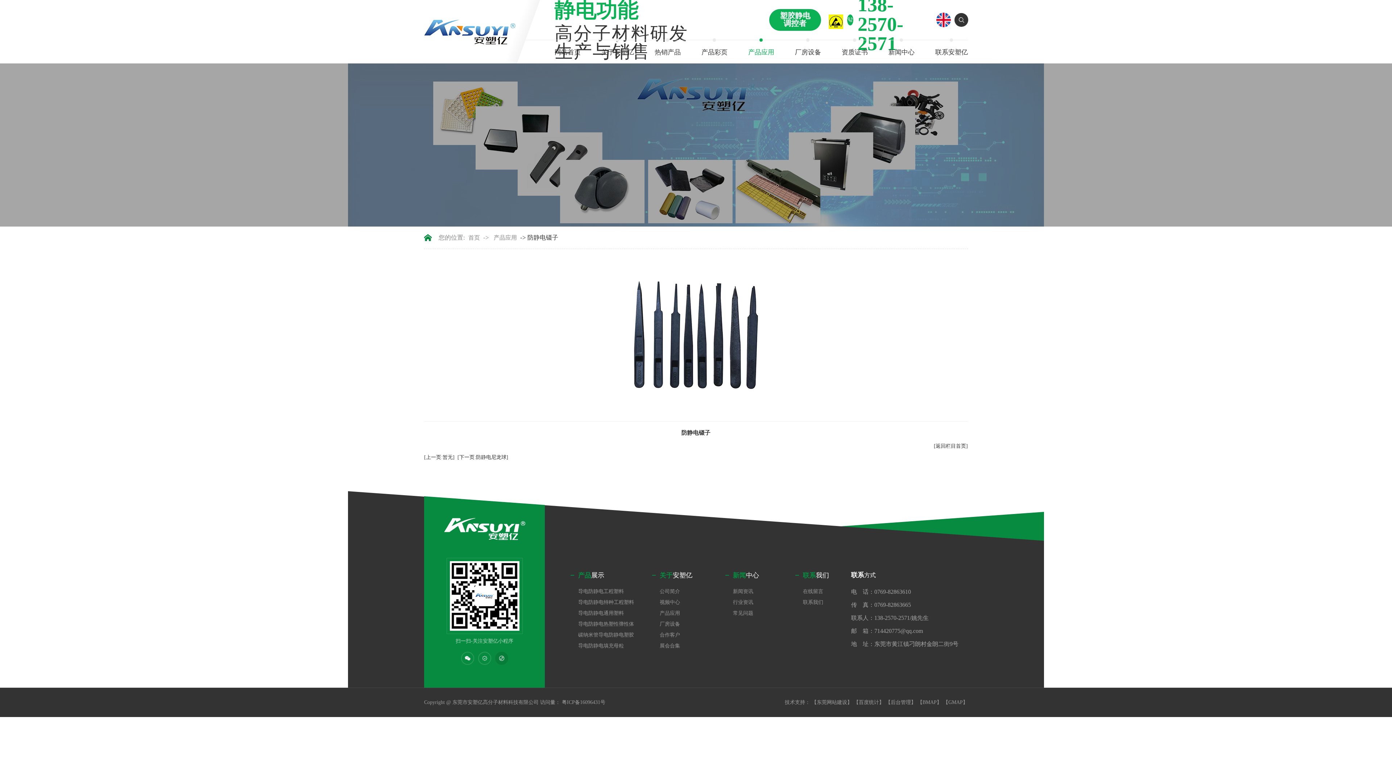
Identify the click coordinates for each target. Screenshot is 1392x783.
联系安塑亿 (951, 52)
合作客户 (670, 635)
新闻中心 (901, 52)
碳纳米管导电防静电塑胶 (606, 635)
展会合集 (670, 646)
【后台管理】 (901, 702)
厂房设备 (808, 52)
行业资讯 (743, 602)
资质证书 (855, 52)
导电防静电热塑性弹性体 (606, 624)
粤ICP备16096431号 (583, 702)
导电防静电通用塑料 (601, 613)
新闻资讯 (743, 591)
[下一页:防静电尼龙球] (482, 457)
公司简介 (670, 591)
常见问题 (743, 613)
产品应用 (761, 52)
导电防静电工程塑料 (601, 591)
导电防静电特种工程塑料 (606, 602)
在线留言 (813, 591)
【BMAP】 (929, 702)
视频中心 (670, 602)
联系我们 (813, 602)
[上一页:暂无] (439, 457)
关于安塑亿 (617, 52)
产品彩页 (714, 52)
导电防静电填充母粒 (601, 646)
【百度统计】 (869, 702)
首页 (474, 238)
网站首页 (568, 52)
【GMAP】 (955, 702)
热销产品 (668, 52)
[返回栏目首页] (951, 446)
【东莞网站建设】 (832, 702)
